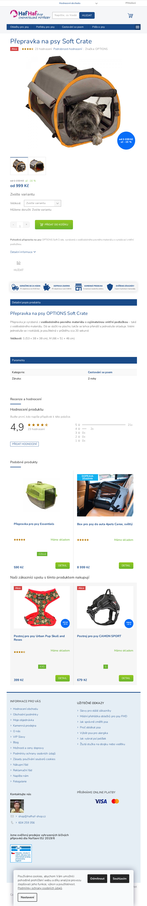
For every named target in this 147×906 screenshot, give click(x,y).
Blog (16, 742)
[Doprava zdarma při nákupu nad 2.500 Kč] (58, 287)
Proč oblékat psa (90, 727)
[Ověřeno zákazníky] (121, 287)
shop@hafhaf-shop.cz (32, 816)
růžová (42, 554)
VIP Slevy (19, 737)
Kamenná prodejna (24, 725)
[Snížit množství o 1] (13, 225)
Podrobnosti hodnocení (67, 49)
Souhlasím (120, 879)
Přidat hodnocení (24, 444)
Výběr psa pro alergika (94, 733)
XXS (42, 666)
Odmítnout (97, 879)
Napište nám (21, 776)
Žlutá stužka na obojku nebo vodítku (102, 744)
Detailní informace (21, 252)
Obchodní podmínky (25, 714)
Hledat (87, 15)
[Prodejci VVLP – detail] (21, 853)
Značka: (96, 49)
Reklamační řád (22, 770)
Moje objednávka (23, 720)
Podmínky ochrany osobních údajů (40, 888)
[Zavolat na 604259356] (12, 3)
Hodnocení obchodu (69, 3)
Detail (62, 565)
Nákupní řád (20, 764)
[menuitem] (19, 27)
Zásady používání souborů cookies (34, 759)
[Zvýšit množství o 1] (26, 225)
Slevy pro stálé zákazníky (95, 710)
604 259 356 (26, 822)
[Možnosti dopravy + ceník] (26, 287)
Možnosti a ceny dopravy (28, 748)
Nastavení (27, 897)
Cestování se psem (100, 372)
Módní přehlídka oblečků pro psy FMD (103, 716)
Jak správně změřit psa (94, 722)
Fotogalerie (20, 781)
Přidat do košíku (56, 224)
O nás (16, 731)
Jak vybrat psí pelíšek (93, 738)
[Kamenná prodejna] (89, 287)
